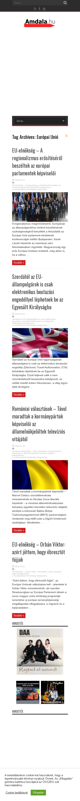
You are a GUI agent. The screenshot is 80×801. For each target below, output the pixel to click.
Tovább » (18, 262)
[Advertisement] (40, 71)
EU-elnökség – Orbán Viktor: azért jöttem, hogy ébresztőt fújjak (38, 551)
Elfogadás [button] (38, 792)
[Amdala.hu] (40, 25)
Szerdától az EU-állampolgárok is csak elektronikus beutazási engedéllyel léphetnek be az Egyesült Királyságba (37, 292)
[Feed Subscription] (66, 135)
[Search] (65, 3)
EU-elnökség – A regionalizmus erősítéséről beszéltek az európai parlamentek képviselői (37, 161)
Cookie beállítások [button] (17, 792)
